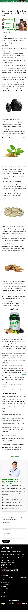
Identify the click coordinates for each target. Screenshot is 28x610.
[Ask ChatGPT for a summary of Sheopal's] (2, 565)
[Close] (26, 4)
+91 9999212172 (6, 584)
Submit (6, 541)
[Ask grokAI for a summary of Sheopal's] (6, 565)
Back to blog (15, 456)
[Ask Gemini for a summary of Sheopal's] (8, 565)
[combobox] (13, 4)
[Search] (19, 4)
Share (5, 32)
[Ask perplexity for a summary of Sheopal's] (4, 565)
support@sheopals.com (9, 588)
